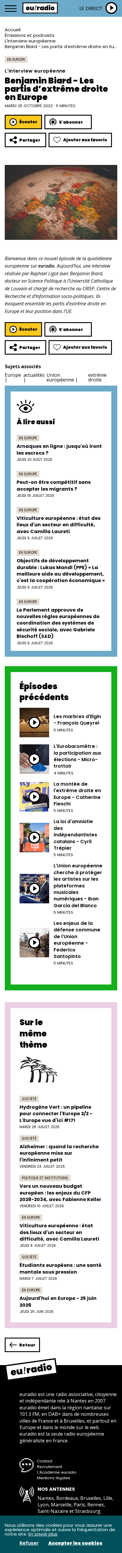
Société (29, 1098)
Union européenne (60, 377)
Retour (27, 1345)
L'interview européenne (30, 41)
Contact (44, 1461)
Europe (13, 375)
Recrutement (49, 1467)
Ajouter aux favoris (85, 140)
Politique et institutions (45, 1177)
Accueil (12, 30)
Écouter (28, 122)
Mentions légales (53, 1478)
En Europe (16, 59)
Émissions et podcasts (29, 35)
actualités (34, 375)
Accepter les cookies (75, 1543)
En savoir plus (42, 1534)
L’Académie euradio (56, 1472)
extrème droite (97, 377)
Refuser (29, 1543)
